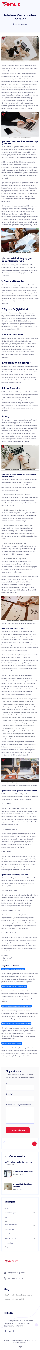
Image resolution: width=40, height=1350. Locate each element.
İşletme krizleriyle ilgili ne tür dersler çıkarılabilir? (13, 969)
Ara (34, 1144)
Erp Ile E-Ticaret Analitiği (14, 1299)
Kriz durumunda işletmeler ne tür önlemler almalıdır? (14, 986)
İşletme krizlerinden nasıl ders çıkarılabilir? (11, 1043)
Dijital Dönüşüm (10, 1213)
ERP (5, 1217)
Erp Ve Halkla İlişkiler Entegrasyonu (18, 1295)
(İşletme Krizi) (7, 958)
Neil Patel (6, 961)
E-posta (9, 1094)
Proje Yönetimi (9, 1234)
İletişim (20, 1347)
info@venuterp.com (16, 1273)
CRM (6, 1208)
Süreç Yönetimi (10, 1238)
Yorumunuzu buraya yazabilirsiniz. (18, 1105)
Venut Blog (21, 24)
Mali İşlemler (9, 1229)
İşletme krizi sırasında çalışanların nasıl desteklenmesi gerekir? (16, 1006)
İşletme (5, 258)
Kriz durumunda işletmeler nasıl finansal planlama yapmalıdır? (16, 1023)
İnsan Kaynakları (10, 1225)
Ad (7, 1083)
